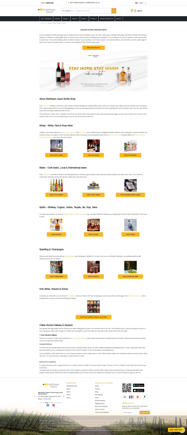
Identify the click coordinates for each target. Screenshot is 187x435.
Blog (96, 392)
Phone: (47, 3)
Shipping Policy (99, 403)
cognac (71, 214)
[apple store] (138, 390)
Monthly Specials (72, 386)
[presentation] (34, 396)
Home (43, 23)
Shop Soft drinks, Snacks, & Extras (93, 317)
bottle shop (45, 106)
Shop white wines (56, 155)
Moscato (49, 137)
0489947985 (47, 399)
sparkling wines (70, 256)
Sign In (139, 11)
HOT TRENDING (46, 19)
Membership (99, 395)
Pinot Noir (117, 135)
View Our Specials (93, 48)
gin (85, 214)
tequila (81, 214)
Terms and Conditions (102, 412)
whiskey (65, 214)
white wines (65, 132)
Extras (93, 19)
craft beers (46, 174)
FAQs (96, 398)
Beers (65, 19)
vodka (76, 214)
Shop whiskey (56, 234)
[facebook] (48, 405)
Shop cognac (93, 234)
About (97, 386)
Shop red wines (93, 155)
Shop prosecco (93, 276)
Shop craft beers (93, 195)
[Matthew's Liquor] (46, 10)
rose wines (82, 132)
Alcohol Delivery (100, 400)
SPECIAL (57, 19)
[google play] (138, 385)
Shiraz (111, 135)
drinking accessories (134, 296)
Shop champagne (56, 276)
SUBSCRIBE (144, 412)
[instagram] (53, 405)
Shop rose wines (130, 155)
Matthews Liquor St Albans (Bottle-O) (84, 3)
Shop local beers (56, 195)
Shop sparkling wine (130, 276)
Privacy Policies (100, 409)
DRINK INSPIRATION (106, 19)
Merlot (136, 135)
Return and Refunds (101, 406)
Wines (84, 19)
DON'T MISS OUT (176, 430)
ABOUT (118, 19)
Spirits (74, 19)
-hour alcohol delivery (79, 338)
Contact (97, 389)
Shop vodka (130, 234)
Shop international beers (130, 195)
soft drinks (71, 296)
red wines (73, 132)
